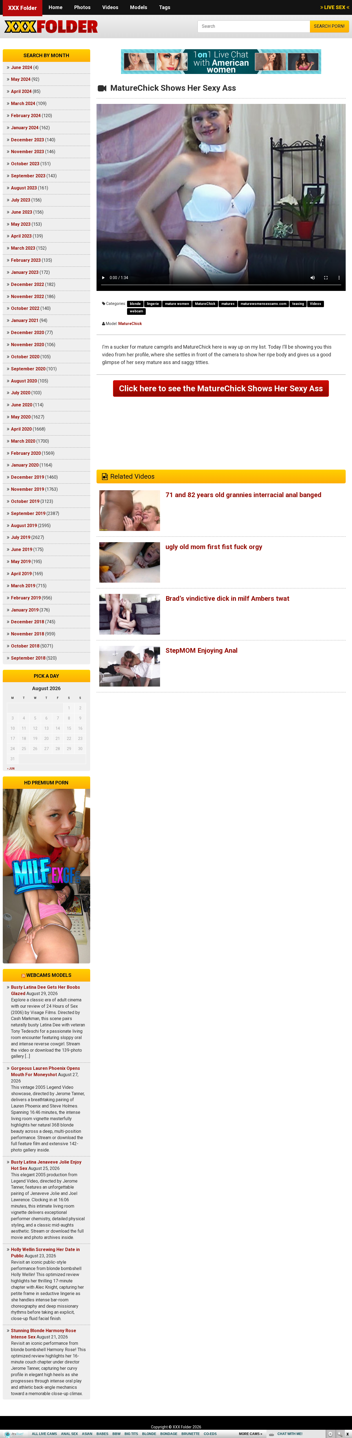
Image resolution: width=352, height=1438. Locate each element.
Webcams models (49, 975)
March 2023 (23, 248)
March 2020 (23, 441)
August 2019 (24, 525)
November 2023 (27, 151)
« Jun (11, 768)
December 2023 (27, 139)
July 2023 (20, 200)
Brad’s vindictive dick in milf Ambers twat (227, 598)
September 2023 (28, 175)
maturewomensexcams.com (263, 304)
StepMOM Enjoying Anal (202, 650)
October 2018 (25, 646)
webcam (136, 311)
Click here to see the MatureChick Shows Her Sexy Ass (221, 388)
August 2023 (24, 188)
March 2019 (23, 585)
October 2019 (25, 501)
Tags (164, 7)
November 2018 (27, 634)
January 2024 (24, 127)
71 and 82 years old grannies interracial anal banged (243, 495)
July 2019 (20, 537)
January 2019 (24, 610)
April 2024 (21, 91)
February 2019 (26, 597)
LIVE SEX (334, 7)
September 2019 (28, 513)
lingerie (153, 304)
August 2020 (24, 381)
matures (228, 304)
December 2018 (27, 621)
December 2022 (27, 284)
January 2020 (24, 465)
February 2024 (26, 115)
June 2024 (21, 67)
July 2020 (20, 392)
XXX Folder (22, 8)
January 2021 (24, 320)
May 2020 (21, 417)
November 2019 (27, 489)
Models (138, 7)
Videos (110, 7)
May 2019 (21, 561)
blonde (135, 304)
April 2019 (21, 573)
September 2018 (28, 658)
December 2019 (27, 477)
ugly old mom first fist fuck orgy (214, 547)
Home (55, 7)
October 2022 (25, 308)
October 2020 (25, 356)
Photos (82, 7)
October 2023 (25, 163)
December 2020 (27, 332)
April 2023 (21, 236)
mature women (177, 304)
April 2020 (21, 429)
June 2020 (21, 404)
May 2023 (21, 224)
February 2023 (26, 260)
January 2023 (24, 272)
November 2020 (27, 344)
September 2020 (28, 368)
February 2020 (26, 453)
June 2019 (21, 549)
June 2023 (21, 212)
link (347, 1352)
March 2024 (23, 103)
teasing (298, 304)
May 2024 (21, 79)
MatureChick (205, 304)
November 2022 (27, 296)
